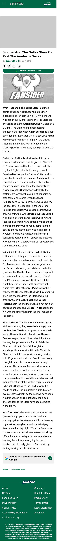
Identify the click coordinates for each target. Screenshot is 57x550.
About (5, 488)
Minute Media (15, 524)
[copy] (19, 66)
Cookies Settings (11, 517)
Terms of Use (41, 502)
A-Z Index (39, 512)
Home (5, 470)
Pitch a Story (41, 497)
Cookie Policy (9, 507)
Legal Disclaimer (43, 507)
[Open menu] (4, 4)
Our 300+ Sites (42, 493)
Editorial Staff (12, 61)
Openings (39, 488)
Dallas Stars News (18, 470)
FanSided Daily (10, 497)
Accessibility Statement (14, 512)
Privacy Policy (9, 502)
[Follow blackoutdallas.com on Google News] (50, 458)
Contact (6, 493)
